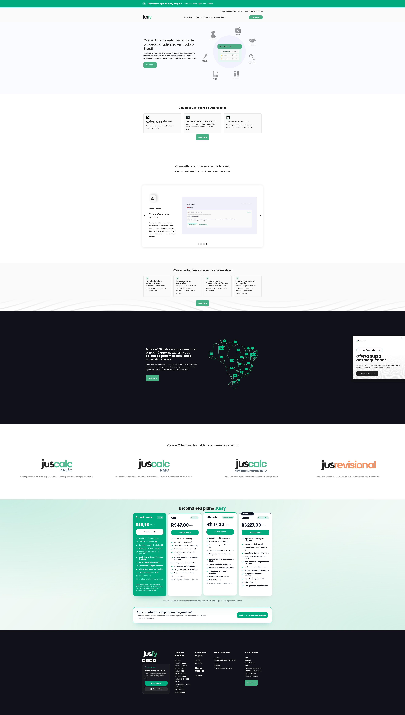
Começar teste (150, 532)
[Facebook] (143, 660)
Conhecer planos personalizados (252, 615)
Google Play (157, 689)
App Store (157, 683)
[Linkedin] (147, 660)
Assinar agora (185, 532)
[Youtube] (150, 660)
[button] (145, 215)
